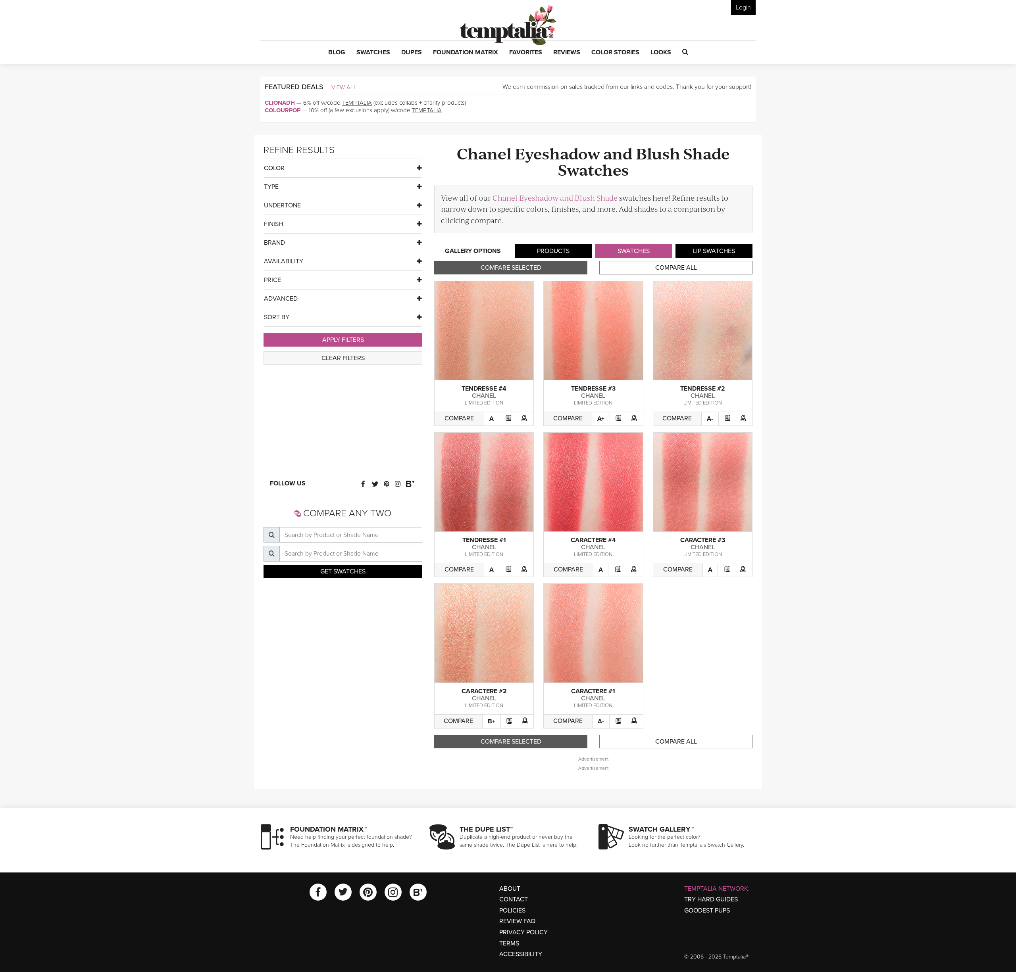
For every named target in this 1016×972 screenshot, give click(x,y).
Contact (513, 899)
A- (710, 419)
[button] (336, 52)
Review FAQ (517, 921)
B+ (491, 721)
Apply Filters (343, 340)
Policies (512, 910)
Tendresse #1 (484, 540)
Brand (274, 243)
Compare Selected (511, 268)
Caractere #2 (484, 691)
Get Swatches (343, 571)
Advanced (281, 299)
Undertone (282, 205)
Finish (273, 224)
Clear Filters (343, 358)
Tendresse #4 (484, 389)
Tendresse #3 (593, 389)
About (509, 889)
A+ (600, 419)
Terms (509, 943)
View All (344, 87)
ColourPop (282, 110)
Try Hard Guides (711, 899)
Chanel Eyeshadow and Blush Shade (555, 197)
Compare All (676, 268)
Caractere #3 (702, 540)
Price (272, 280)
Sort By (276, 317)
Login (743, 8)
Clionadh (280, 102)
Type (271, 187)
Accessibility (520, 954)
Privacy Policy (523, 932)
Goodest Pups (707, 910)
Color (274, 168)
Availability (283, 261)
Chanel (484, 396)
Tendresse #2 (702, 389)
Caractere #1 (593, 691)
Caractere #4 (593, 540)
